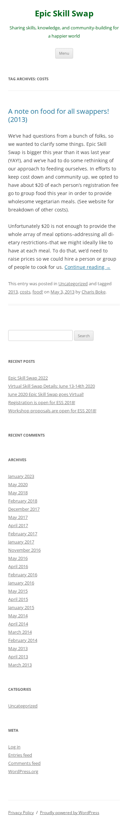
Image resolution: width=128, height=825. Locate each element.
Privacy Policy (21, 812)
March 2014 (20, 632)
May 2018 (18, 493)
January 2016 (21, 583)
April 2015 (18, 599)
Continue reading (88, 267)
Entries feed (20, 755)
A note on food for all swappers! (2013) (58, 115)
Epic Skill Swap (64, 13)
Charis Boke (93, 292)
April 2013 (18, 657)
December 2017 (24, 509)
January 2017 (21, 542)
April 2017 (18, 525)
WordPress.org (23, 771)
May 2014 (18, 616)
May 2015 (18, 591)
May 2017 (18, 517)
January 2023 (21, 476)
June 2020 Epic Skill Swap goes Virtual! (46, 394)
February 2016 (22, 575)
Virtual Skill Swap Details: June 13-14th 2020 (51, 386)
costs (25, 292)
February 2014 (22, 640)
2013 (13, 292)
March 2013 (20, 665)
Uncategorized (73, 283)
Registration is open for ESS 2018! (41, 402)
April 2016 (18, 566)
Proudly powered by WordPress (69, 812)
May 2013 (18, 648)
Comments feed (24, 763)
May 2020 (18, 484)
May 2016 (18, 558)
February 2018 (22, 501)
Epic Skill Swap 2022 (28, 378)
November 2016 (24, 550)
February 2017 (22, 534)
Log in (14, 747)
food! (37, 292)
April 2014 (18, 624)
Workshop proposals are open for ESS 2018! (52, 411)
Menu (64, 53)
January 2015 (21, 607)
